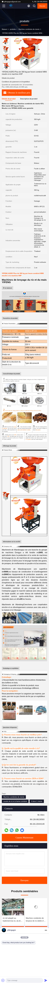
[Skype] (11, 830)
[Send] (46, 980)
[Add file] (3, 980)
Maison (4, 29)
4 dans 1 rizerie (36, 801)
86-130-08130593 (40, 2)
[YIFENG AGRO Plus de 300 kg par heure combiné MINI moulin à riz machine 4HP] (29, 54)
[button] (6, 68)
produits (13, 29)
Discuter (42, 6)
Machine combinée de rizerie (29, 29)
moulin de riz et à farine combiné (15, 801)
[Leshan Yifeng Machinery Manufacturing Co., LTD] (11, 6)
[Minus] (45, 930)
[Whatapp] (17, 830)
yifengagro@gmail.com (12, 2)
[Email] (22, 830)
